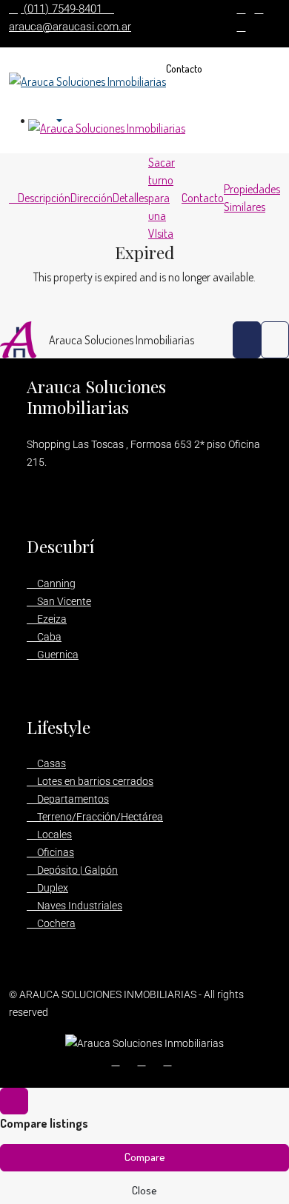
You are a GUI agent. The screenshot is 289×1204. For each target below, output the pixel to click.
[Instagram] (171, 1061)
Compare (144, 1157)
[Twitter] (145, 1061)
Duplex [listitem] (51, 888)
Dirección (91, 197)
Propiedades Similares (252, 197)
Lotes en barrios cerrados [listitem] (94, 781)
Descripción (44, 197)
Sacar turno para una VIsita (161, 198)
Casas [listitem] (50, 763)
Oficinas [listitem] (54, 852)
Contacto (184, 68)
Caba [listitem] (48, 637)
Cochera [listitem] (55, 923)
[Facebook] (119, 1061)
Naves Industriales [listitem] (78, 906)
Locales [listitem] (53, 834)
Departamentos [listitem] (72, 799)
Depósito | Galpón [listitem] (76, 870)
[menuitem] (52, 122)
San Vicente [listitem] (63, 601)
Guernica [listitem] (57, 654)
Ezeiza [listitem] (51, 619)
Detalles (130, 197)
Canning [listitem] (55, 583)
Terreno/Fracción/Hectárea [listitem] (99, 817)
